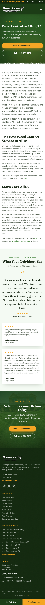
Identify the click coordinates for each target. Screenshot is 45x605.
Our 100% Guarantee (9, 474)
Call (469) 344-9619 (35, 2)
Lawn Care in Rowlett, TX (11, 545)
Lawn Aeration (7, 507)
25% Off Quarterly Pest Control (14, 2)
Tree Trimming (7, 516)
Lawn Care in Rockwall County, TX (14, 530)
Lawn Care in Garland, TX (11, 548)
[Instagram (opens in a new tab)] (4, 486)
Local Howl (26, 596)
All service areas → (9, 555)
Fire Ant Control (7, 504)
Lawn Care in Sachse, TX (11, 551)
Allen (36, 238)
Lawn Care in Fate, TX (10, 536)
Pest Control (6, 510)
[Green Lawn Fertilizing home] (13, 9)
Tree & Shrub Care (8, 513)
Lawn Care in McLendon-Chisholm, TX (15, 542)
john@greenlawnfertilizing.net (12, 577)
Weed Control (7, 501)
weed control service (21, 241)
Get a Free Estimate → (10, 480)
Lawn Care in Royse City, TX (12, 539)
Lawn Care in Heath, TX (10, 533)
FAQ (26, 178)
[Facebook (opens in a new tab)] (9, 486)
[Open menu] (40, 8)
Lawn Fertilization (8, 497)
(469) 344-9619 (9, 573)
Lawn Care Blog (7, 477)
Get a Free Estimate (23, 45)
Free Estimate (34, 602)
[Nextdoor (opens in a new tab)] (14, 486)
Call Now (12, 602)
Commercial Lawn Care (10, 519)
